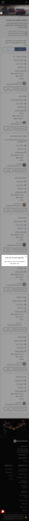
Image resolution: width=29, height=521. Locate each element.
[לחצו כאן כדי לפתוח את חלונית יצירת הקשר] (2, 511)
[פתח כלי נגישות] (1, 13)
